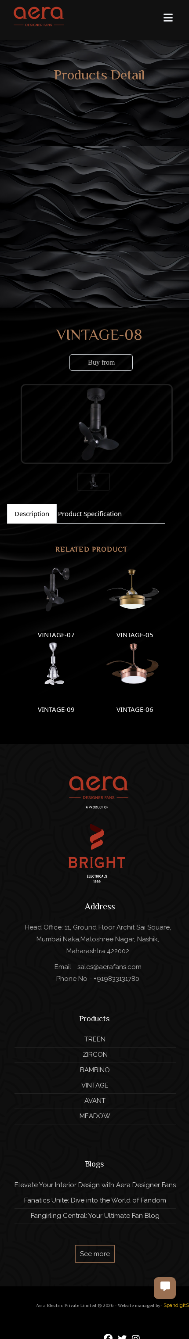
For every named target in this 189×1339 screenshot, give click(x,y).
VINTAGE (95, 1085)
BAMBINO (95, 1070)
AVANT (94, 1101)
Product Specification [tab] (90, 513)
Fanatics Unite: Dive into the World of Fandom (95, 1200)
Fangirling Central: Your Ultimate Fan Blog (95, 1216)
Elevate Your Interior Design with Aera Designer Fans (95, 1185)
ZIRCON (95, 1055)
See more (95, 1254)
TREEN (94, 1039)
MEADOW (95, 1116)
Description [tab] (32, 513)
